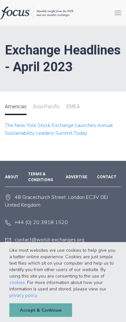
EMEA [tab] (73, 106)
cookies (17, 282)
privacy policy (23, 295)
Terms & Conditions (40, 177)
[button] (40, 296)
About (11, 177)
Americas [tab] (15, 106)
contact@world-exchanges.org (49, 239)
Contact (106, 177)
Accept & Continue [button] (41, 310)
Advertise (76, 177)
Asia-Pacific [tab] (46, 106)
